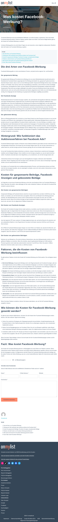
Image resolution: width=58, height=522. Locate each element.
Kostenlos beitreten (6, 483)
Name (3, 373)
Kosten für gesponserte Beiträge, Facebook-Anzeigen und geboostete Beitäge (21, 57)
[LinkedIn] (9, 463)
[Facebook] (16, 463)
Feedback (3, 505)
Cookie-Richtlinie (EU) (29, 518)
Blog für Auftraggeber (6, 473)
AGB (38, 518)
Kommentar (4, 379)
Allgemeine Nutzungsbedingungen (29, 520)
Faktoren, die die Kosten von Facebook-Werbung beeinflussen (17, 58)
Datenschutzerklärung (16, 518)
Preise (2, 485)
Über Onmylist (4, 500)
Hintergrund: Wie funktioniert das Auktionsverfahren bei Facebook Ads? (19, 55)
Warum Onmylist (5, 488)
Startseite (5, 11)
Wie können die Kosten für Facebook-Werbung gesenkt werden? (18, 60)
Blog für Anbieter (5, 493)
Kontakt (3, 503)
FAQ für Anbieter (5, 490)
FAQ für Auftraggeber (6, 475)
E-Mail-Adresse (24, 373)
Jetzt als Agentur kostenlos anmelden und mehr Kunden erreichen (17, 455)
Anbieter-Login (4, 495)
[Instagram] (2, 463)
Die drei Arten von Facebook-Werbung (12, 53)
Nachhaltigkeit (4, 508)
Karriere (3, 510)
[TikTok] (5, 463)
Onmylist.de (7, 27)
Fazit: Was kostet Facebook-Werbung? (12, 62)
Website (41, 373)
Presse (3, 513)
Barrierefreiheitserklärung (48, 518)
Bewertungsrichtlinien (6, 478)
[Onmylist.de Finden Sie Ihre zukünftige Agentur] (6, 3)
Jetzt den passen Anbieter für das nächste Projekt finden (15, 459)
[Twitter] (12, 463)
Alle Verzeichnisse (5, 470)
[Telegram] (19, 463)
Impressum (6, 518)
